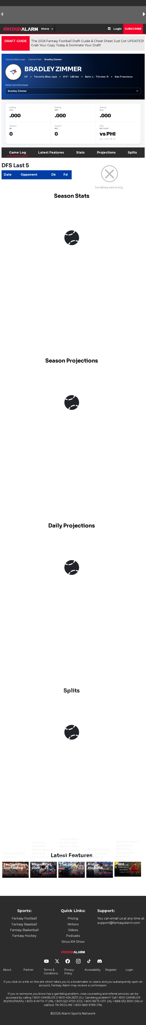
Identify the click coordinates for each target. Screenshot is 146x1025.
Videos (73, 930)
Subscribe (133, 28)
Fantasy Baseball (24, 924)
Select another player (16, 85)
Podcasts (73, 936)
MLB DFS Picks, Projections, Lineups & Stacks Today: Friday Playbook (99, 859)
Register (111, 969)
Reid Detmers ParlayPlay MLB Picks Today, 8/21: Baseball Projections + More (127, 853)
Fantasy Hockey (24, 936)
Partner (28, 969)
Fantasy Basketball (24, 930)
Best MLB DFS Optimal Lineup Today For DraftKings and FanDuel (15, 860)
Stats (80, 152)
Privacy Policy (69, 971)
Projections (106, 152)
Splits (132, 152)
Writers (73, 924)
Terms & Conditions (51, 971)
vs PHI (108, 134)
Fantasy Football (24, 918)
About (7, 969)
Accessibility (93, 969)
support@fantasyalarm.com (118, 923)
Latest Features (51, 152)
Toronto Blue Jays (15, 59)
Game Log (17, 152)
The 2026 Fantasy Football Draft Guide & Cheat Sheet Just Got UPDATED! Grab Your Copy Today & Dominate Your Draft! (87, 43)
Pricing (73, 918)
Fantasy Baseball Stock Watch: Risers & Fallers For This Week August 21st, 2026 (42, 855)
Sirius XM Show (73, 941)
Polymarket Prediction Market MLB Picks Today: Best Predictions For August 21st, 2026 (70, 852)
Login (117, 28)
